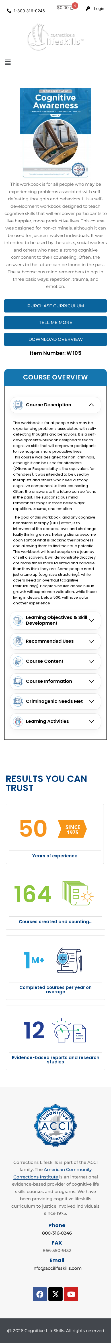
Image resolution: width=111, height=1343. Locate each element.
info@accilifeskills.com (57, 1268)
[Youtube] (71, 1294)
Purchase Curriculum (55, 305)
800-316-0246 (57, 1233)
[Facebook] (40, 1294)
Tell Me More (55, 322)
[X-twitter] (55, 1294)
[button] (55, 62)
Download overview (55, 339)
